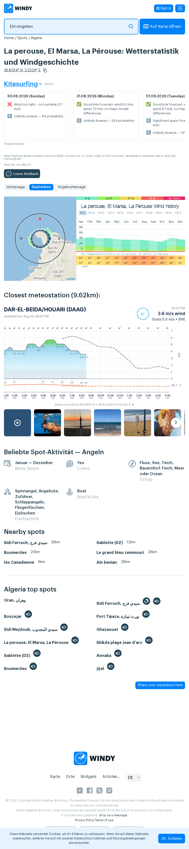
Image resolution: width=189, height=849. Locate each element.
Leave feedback (25, 174)
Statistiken (41, 187)
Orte (70, 777)
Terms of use (104, 820)
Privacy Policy (84, 820)
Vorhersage (15, 187)
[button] (45, 70)
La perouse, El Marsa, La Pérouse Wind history (130, 206)
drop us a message (113, 815)
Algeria (36, 38)
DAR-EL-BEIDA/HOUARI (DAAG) (45, 309)
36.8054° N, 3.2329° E (22, 70)
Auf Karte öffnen (165, 27)
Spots (22, 38)
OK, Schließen (171, 838)
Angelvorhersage (72, 187)
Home (9, 38)
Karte (55, 777)
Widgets (88, 777)
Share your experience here (160, 685)
